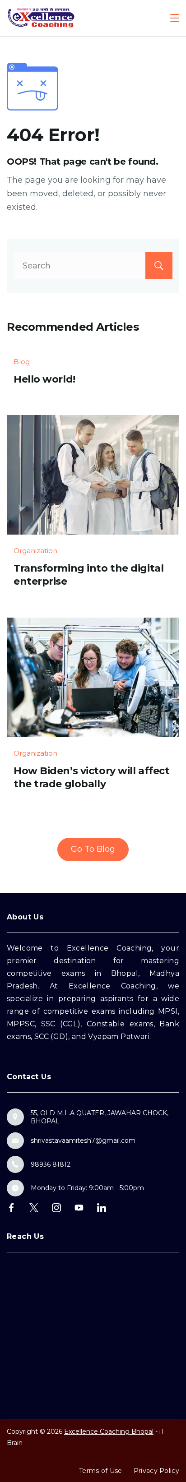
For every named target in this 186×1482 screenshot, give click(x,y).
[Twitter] (33, 1207)
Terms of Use (100, 1471)
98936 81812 (50, 1164)
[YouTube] (79, 1207)
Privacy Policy (156, 1471)
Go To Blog (93, 849)
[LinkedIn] (101, 1207)
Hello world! (44, 379)
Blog (22, 361)
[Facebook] (11, 1207)
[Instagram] (56, 1207)
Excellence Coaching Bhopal (108, 1431)
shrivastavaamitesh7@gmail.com (83, 1140)
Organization (35, 550)
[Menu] (174, 18)
